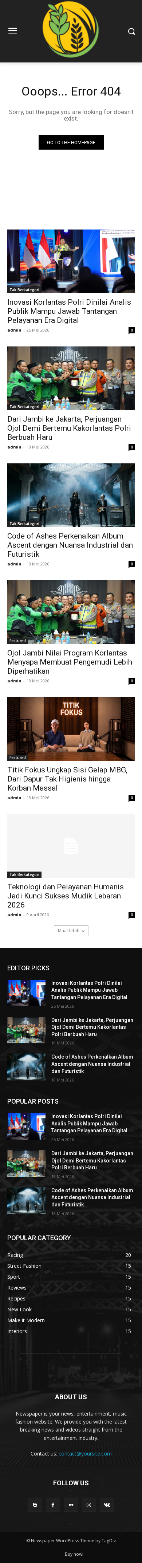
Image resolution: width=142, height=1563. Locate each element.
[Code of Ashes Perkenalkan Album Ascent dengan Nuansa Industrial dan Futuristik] (71, 495)
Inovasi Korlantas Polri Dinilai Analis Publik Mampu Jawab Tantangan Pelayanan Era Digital (69, 311)
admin (14, 330)
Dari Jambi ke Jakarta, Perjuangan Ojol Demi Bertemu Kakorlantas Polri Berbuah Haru (69, 428)
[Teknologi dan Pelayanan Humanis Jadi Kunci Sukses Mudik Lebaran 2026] (71, 846)
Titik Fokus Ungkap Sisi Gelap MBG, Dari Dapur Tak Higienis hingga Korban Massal (67, 779)
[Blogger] (35, 1505)
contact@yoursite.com (85, 1453)
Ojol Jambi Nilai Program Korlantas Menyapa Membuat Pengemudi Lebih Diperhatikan (69, 662)
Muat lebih (68, 930)
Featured (17, 640)
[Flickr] (71, 1505)
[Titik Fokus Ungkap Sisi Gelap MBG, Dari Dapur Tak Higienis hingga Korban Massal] (71, 729)
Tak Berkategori (24, 289)
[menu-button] (12, 31)
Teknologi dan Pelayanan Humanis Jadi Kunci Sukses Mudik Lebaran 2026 (65, 895)
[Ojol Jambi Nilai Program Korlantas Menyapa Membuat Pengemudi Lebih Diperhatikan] (71, 612)
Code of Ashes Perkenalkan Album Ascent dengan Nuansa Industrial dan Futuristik (70, 545)
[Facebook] (53, 1505)
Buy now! (74, 1554)
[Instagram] (89, 1505)
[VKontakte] (107, 1505)
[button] (131, 31)
